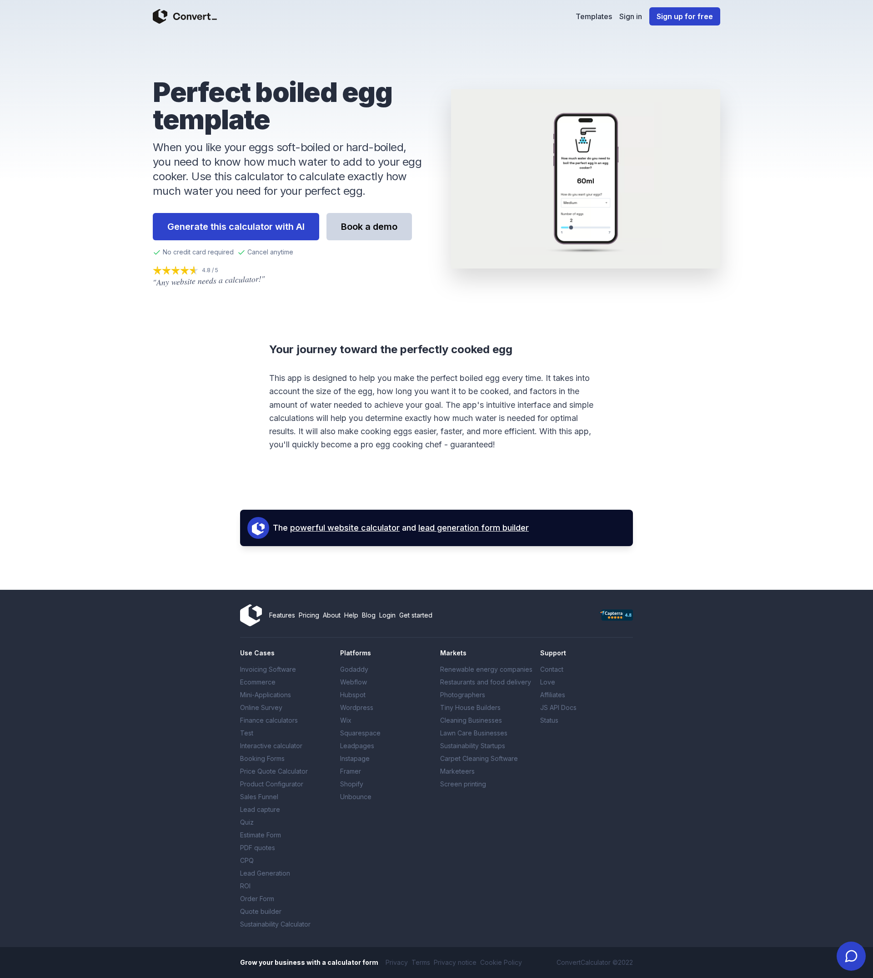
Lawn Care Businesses (473, 733)
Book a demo (369, 226)
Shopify (351, 784)
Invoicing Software (268, 669)
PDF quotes (257, 847)
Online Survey (261, 707)
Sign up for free (685, 16)
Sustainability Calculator (275, 924)
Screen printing (463, 784)
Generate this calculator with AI (236, 226)
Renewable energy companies (486, 669)
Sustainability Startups (472, 746)
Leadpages (357, 746)
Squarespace (360, 733)
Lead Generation (265, 873)
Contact (551, 669)
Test (246, 733)
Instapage (355, 758)
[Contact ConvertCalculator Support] (851, 956)
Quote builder (260, 911)
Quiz (247, 822)
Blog (369, 615)
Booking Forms (262, 758)
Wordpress (356, 707)
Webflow (353, 682)
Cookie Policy (501, 962)
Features (282, 615)
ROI (245, 886)
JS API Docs (558, 707)
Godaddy (354, 669)
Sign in (630, 16)
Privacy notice (455, 962)
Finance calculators (269, 720)
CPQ (247, 860)
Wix (345, 720)
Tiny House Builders (470, 707)
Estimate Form (260, 835)
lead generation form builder (473, 527)
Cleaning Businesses (471, 720)
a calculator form (350, 962)
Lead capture (260, 809)
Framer (350, 771)
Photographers (462, 695)
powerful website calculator (345, 527)
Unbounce (355, 797)
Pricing (309, 615)
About (332, 615)
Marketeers (457, 771)
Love (547, 682)
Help (351, 615)
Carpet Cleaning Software (479, 758)
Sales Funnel (259, 797)
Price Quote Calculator (274, 771)
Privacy (397, 962)
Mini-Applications (265, 695)
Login (387, 615)
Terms (420, 962)
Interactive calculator (271, 746)
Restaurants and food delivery (485, 682)
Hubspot (353, 695)
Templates (594, 16)
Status (549, 720)
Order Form (257, 898)
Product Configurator (271, 784)
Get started (415, 615)
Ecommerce (258, 682)
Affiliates (552, 695)
